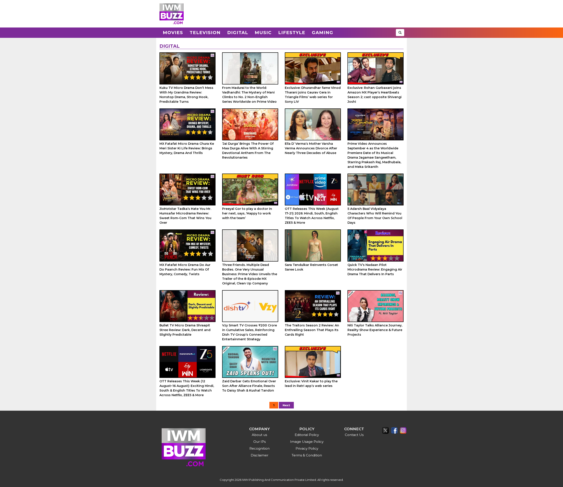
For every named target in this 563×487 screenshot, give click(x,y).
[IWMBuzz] (171, 13)
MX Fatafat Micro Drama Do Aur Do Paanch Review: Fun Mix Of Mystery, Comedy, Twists (184, 269)
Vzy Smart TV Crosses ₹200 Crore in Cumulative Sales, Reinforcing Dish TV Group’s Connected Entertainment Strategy (249, 332)
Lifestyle (291, 32)
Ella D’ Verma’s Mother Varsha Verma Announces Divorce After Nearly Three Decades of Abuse (311, 148)
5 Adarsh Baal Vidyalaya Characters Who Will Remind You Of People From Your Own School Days (374, 216)
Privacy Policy (307, 448)
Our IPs (259, 441)
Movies (173, 32)
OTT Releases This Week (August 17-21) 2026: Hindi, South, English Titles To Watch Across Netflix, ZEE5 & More (312, 216)
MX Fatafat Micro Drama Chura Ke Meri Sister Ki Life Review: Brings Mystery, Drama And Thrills (186, 148)
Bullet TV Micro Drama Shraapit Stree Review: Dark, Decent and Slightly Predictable (184, 330)
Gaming (322, 32)
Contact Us (354, 435)
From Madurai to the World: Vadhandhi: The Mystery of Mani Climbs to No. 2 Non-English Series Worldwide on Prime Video (249, 95)
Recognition (259, 448)
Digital (237, 32)
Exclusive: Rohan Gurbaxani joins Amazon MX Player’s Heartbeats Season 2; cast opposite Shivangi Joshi (374, 95)
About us (259, 435)
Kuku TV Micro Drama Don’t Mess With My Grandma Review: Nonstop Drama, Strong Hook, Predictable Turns (186, 95)
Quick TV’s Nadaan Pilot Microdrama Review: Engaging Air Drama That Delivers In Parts (374, 269)
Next (286, 405)
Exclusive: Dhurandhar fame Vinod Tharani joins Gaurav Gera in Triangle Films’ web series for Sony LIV (313, 95)
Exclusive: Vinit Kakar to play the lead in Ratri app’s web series (311, 383)
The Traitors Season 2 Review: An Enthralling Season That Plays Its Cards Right (312, 330)
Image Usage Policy (307, 441)
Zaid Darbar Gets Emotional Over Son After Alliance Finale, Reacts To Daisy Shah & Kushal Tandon (249, 385)
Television (205, 32)
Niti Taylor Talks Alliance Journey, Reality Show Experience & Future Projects (374, 330)
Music (263, 32)
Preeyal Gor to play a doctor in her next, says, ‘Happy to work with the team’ (247, 213)
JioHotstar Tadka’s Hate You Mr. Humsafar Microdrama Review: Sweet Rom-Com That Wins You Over (185, 216)
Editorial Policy (307, 435)
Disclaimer (259, 455)
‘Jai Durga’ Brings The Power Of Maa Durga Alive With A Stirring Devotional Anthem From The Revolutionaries (248, 150)
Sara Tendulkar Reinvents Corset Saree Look (311, 267)
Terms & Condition (307, 455)
